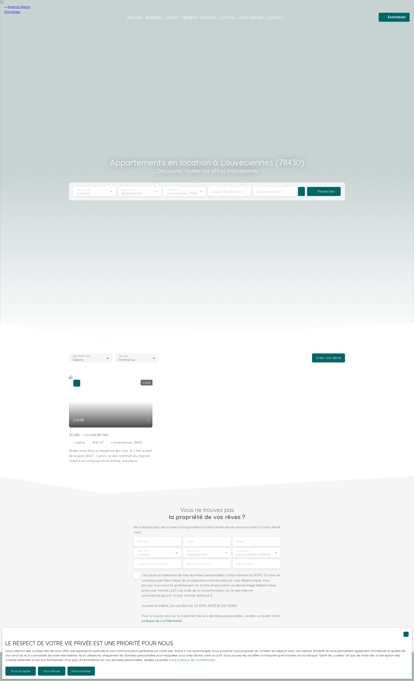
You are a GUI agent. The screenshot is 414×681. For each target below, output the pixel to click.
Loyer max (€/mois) (227, 192)
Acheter (154, 17)
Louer (172, 17)
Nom (190, 542)
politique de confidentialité (162, 621)
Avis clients (251, 17)
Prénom (143, 542)
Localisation (172, 189)
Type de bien (128, 189)
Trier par (123, 356)
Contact (275, 17)
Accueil (134, 17)
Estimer (228, 17)
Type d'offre (83, 189)
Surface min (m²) (269, 192)
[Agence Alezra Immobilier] (25, 17)
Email (240, 542)
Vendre (189, 17)
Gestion (208, 17)
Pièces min (244, 564)
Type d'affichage (81, 356)
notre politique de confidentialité (192, 660)
